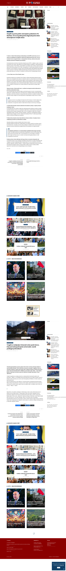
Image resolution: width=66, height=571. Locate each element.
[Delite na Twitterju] (26, 337)
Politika (25, 244)
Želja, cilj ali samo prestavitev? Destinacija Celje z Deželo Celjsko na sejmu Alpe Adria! (55, 40)
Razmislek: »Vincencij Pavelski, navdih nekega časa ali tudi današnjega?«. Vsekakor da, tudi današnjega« (55, 27)
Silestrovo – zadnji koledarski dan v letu (15, 297)
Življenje (41, 7)
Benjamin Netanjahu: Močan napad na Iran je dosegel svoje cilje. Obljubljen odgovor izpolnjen (16, 276)
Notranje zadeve (31, 262)
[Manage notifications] (64, 569)
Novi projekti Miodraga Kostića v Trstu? (33, 161)
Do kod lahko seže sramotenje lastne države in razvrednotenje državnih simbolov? (35, 276)
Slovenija (17, 7)
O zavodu (50, 556)
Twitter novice (35, 7)
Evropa (22, 7)
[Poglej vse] (53, 55)
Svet (26, 7)
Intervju (46, 7)
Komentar (25, 224)
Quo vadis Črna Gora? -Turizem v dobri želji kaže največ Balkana (36, 297)
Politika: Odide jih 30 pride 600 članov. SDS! (26, 247)
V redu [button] (59, 567)
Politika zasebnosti (55, 556)
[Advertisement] (25, 47)
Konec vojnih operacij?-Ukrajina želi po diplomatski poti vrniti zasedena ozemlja (26, 207)
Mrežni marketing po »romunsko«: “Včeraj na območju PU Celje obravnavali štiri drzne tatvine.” (55, 45)
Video (50, 7)
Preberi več (62, 565)
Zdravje (29, 7)
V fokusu (12, 7)
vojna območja (25, 204)
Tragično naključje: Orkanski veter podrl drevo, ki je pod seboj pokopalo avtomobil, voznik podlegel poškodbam (15, 162)
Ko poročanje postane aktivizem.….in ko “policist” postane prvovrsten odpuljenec (26, 227)
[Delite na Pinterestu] (27, 337)
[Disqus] (26, 181)
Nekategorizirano (10, 31)
